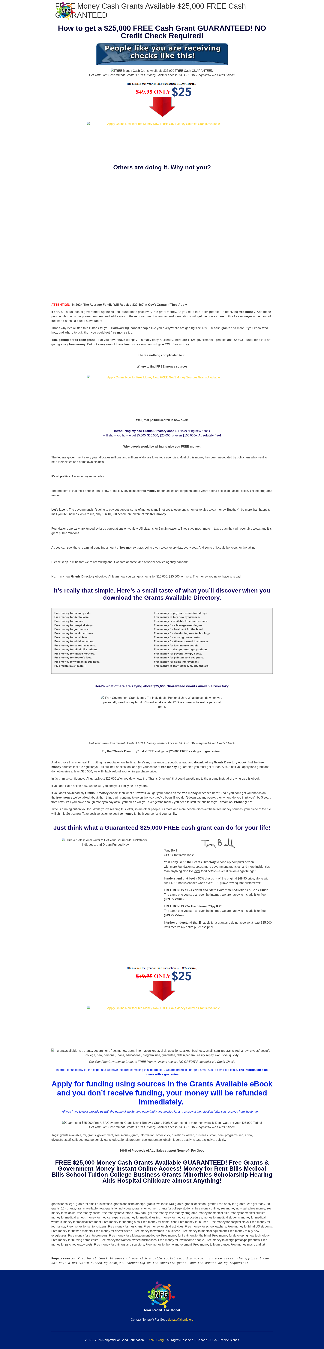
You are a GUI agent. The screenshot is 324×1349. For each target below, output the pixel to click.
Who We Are (170, 12)
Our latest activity (256, 12)
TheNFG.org (155, 1340)
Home (148, 12)
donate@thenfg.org (181, 1319)
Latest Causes (225, 12)
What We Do (196, 12)
